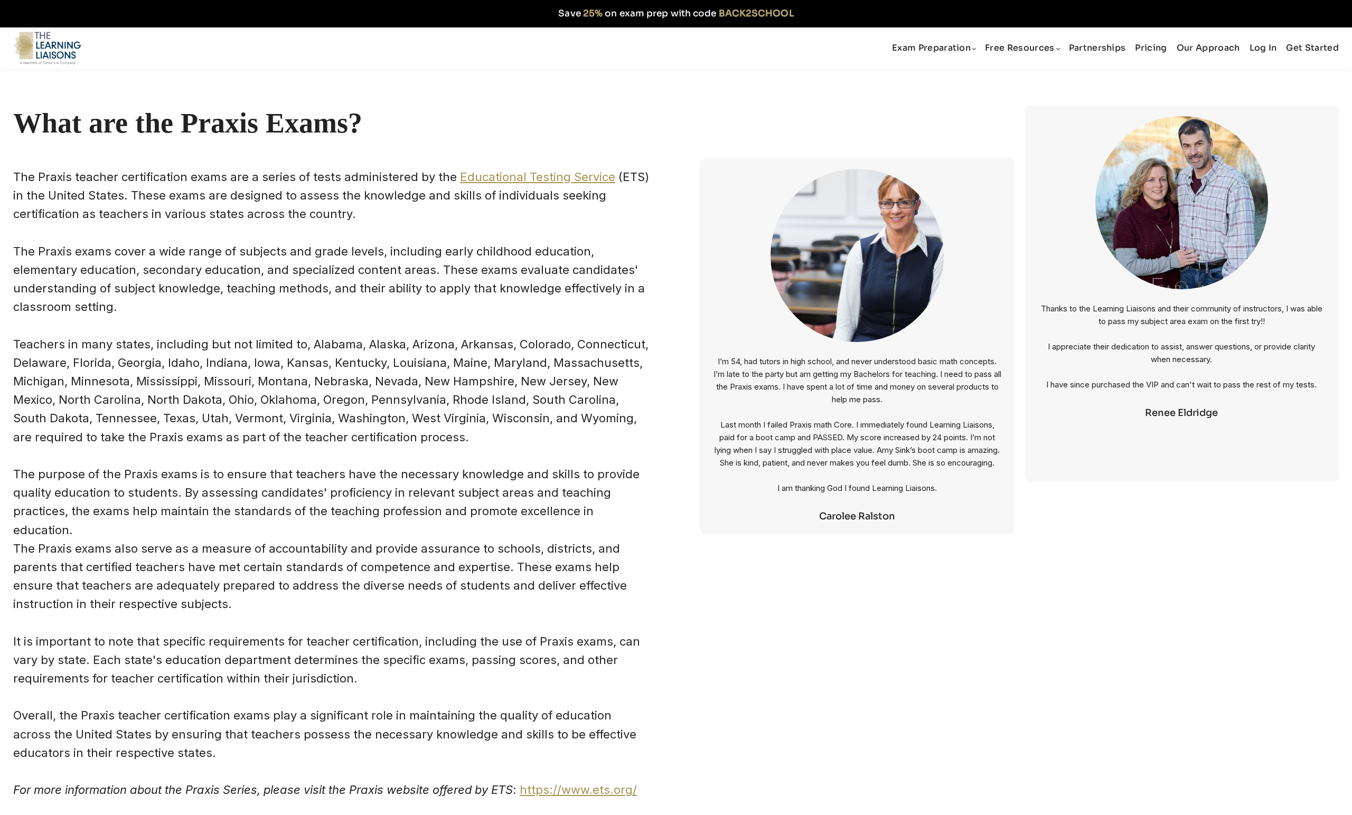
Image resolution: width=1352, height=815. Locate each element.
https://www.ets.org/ (578, 790)
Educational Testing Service (537, 177)
